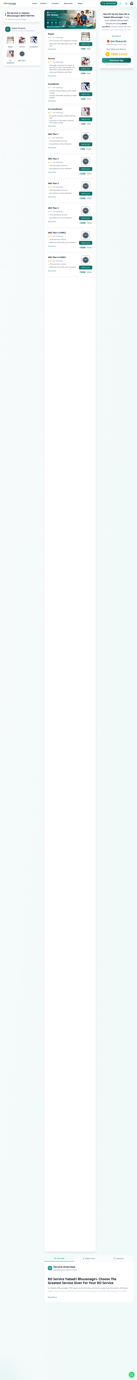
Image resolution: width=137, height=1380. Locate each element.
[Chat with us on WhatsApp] (131, 1374)
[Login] (132, 3)
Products (55, 3)
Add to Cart (86, 44)
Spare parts (68, 3)
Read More (116, 36)
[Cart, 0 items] (126, 3)
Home (34, 3)
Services (43, 3)
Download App (116, 60)
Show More (52, 49)
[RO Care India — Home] (9, 3)
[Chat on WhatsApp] (121, 3)
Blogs (80, 3)
